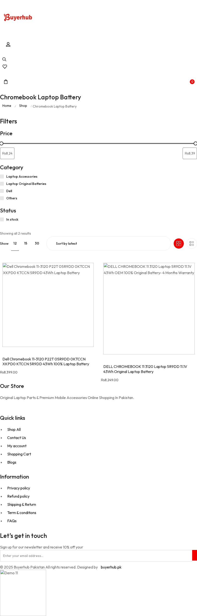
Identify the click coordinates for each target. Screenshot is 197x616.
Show (4, 243)
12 (15, 243)
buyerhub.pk (111, 567)
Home (6, 105)
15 (25, 243)
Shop (23, 105)
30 (37, 243)
